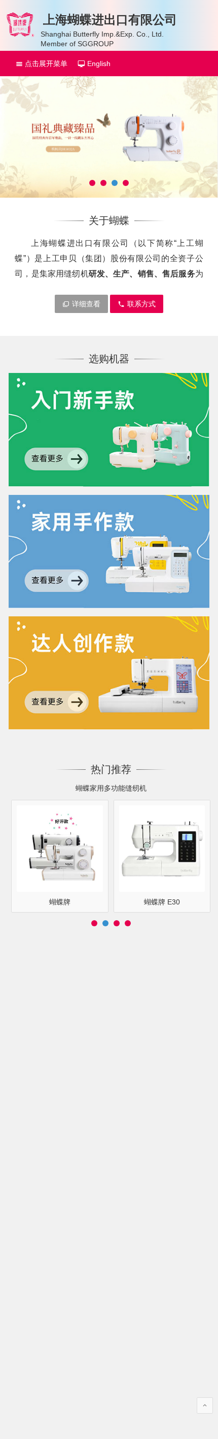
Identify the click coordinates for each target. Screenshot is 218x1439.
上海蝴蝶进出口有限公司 (110, 19)
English (98, 63)
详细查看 (86, 304)
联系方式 (141, 304)
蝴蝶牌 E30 (162, 902)
